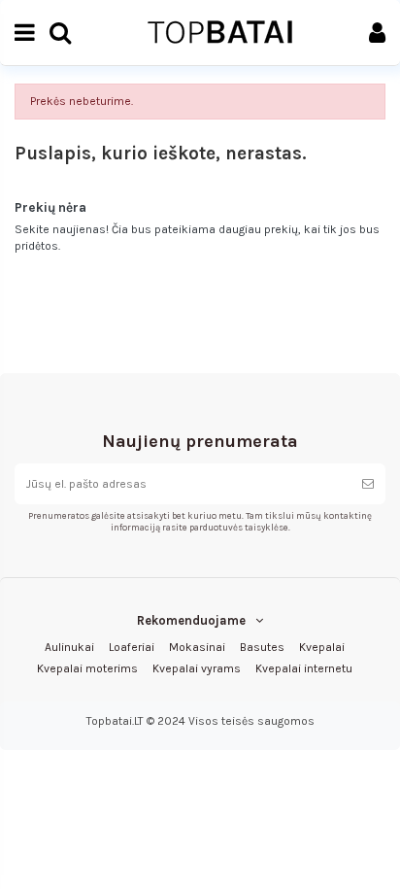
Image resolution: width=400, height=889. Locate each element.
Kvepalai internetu (303, 668)
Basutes (262, 647)
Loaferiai (131, 647)
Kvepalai (322, 647)
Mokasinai (197, 647)
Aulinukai (69, 647)
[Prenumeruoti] (367, 483)
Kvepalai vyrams (196, 668)
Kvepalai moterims (87, 668)
